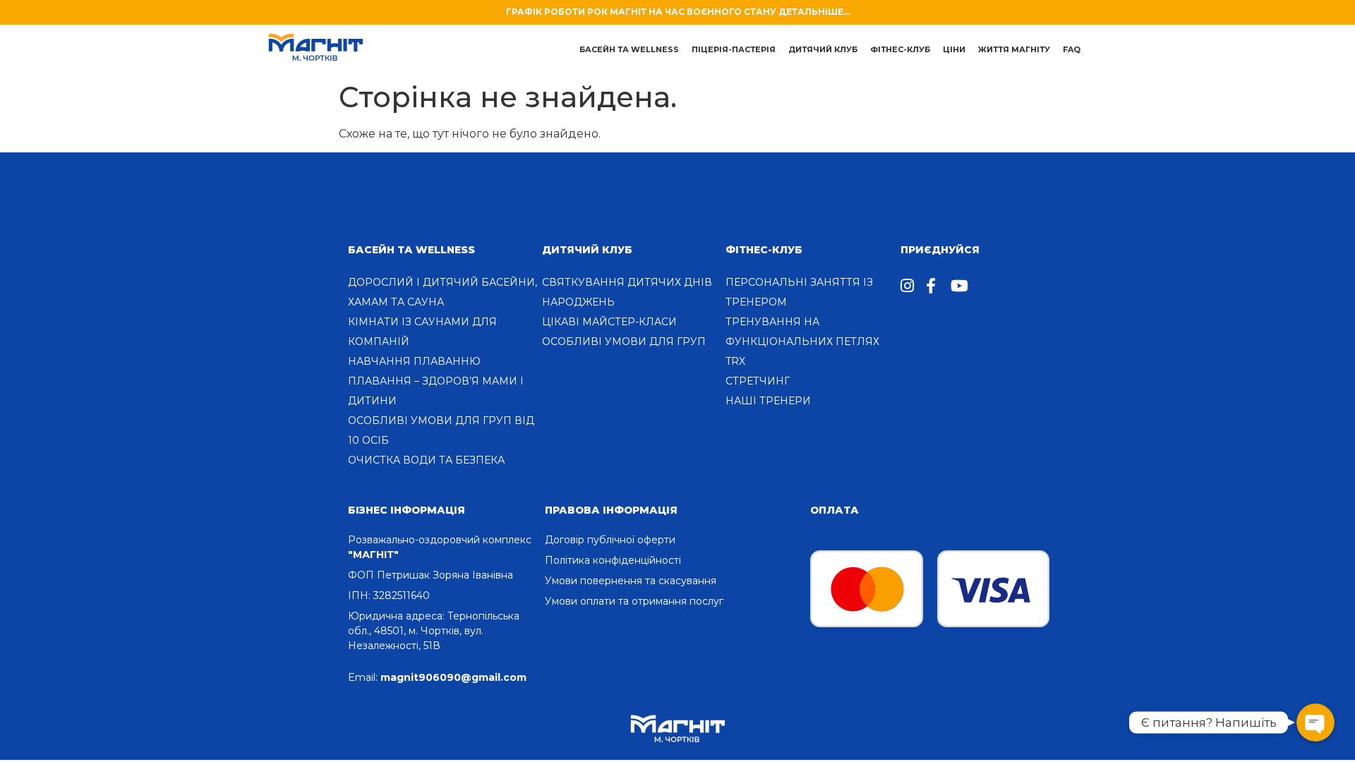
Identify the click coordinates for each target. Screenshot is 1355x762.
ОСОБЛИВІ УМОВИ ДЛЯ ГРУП (624, 341)
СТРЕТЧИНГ (757, 381)
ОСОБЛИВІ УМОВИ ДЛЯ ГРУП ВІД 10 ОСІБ (441, 430)
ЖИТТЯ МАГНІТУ (1014, 49)
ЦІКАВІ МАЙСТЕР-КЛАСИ (609, 321)
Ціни (954, 49)
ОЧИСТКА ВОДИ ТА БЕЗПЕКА (426, 460)
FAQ (1071, 49)
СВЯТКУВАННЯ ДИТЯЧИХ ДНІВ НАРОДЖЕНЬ (627, 292)
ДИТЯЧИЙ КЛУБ (822, 49)
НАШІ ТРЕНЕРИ (768, 400)
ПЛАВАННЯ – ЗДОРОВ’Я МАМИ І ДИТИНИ (436, 391)
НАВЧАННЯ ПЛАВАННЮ (414, 361)
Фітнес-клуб (900, 49)
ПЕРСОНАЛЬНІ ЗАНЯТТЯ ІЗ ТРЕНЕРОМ (799, 292)
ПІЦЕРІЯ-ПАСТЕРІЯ (734, 49)
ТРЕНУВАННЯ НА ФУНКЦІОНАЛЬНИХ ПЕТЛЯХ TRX (802, 341)
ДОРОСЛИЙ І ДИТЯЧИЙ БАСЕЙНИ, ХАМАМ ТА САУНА (442, 292)
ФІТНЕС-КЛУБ (763, 249)
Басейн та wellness (629, 49)
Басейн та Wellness (411, 249)
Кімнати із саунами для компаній (422, 331)
